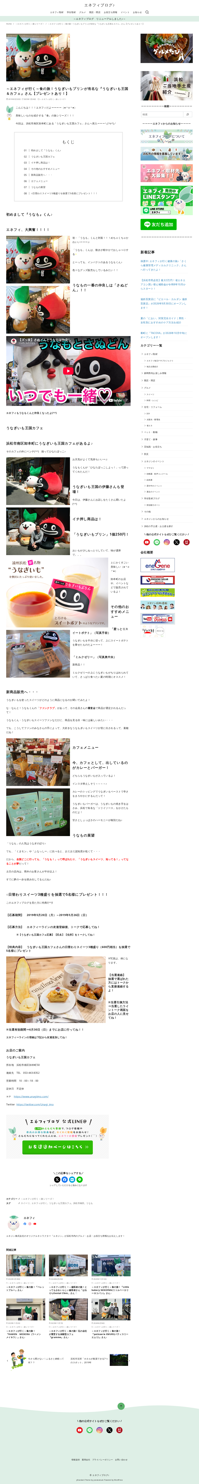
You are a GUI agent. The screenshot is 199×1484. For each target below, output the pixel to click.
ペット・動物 (150, 432)
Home (9, 24)
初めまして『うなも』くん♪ (46, 150)
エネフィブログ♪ (99, 4)
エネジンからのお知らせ (156, 518)
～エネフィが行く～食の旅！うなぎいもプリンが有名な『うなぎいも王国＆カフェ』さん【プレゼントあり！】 (96, 24)
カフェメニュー (39, 181)
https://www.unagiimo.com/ (31, 1096)
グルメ (82, 12)
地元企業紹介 (152, 366)
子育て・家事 (150, 439)
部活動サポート (153, 505)
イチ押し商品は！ (40, 162)
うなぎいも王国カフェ (43, 156)
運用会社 (86, 1459)
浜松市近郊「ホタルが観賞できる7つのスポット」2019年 (89, 1360)
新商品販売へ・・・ (42, 174)
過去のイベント (153, 492)
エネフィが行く (39, 1203)
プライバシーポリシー (102, 1459)
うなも (89, 1203)
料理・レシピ (152, 400)
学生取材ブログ (152, 498)
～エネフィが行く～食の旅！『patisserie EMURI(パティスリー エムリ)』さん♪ (111, 1334)
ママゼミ (150, 468)
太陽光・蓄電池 (153, 419)
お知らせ (137, 12)
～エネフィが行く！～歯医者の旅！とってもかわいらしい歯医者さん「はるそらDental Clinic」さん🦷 (68, 1290)
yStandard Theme (83, 1480)
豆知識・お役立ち (153, 446)
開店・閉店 (94, 12)
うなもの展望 (38, 187)
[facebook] (24, 1223)
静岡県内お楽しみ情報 (155, 373)
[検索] (147, 12)
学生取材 (71, 12)
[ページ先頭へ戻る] (121, 1406)
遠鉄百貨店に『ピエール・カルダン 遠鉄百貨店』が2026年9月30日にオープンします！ (164, 303)
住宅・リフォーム (153, 406)
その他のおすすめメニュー (45, 168)
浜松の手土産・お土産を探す (158, 526)
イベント (125, 12)
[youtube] (34, 1223)
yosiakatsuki (98, 1480)
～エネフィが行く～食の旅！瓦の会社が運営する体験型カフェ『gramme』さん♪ (68, 1334)
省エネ (149, 425)
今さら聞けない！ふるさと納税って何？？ (46, 1360)
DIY (148, 413)
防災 (146, 453)
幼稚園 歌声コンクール (157, 474)
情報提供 (76, 1459)
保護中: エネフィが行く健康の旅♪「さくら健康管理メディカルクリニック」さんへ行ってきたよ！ (164, 265)
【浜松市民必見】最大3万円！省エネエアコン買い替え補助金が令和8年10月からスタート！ (163, 284)
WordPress (118, 1480)
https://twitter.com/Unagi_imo (35, 1104)
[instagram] (29, 1223)
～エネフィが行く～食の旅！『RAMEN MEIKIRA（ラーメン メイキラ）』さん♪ (24, 1334)
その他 (147, 511)
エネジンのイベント (154, 461)
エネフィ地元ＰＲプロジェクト (160, 361)
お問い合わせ (121, 1459)
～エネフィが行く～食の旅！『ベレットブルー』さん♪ (25, 1288)
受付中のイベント (154, 486)
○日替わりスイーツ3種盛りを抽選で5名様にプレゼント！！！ (64, 193)
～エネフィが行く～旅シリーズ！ (30, 24)
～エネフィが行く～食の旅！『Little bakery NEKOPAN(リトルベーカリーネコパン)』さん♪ (110, 1290)
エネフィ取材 (56, 12)
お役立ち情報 (110, 12)
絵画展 (149, 480)
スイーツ (25, 1203)
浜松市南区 (78, 1203)
